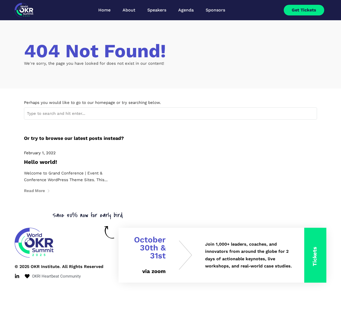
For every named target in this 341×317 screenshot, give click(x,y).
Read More (34, 190)
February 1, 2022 (40, 153)
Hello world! (40, 162)
